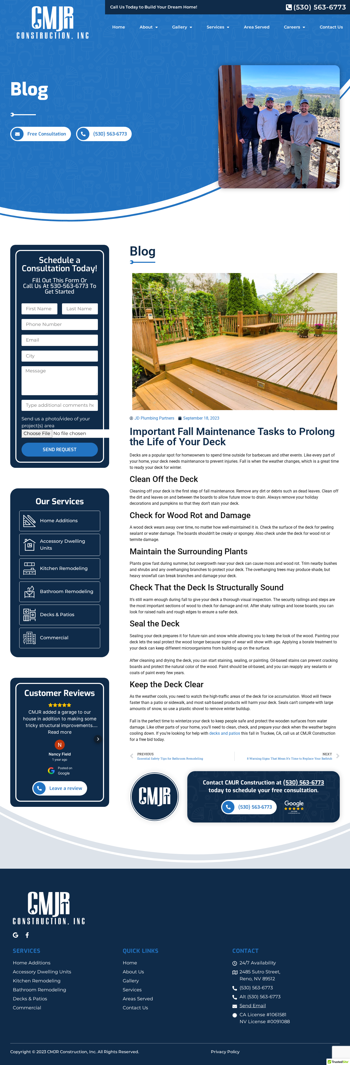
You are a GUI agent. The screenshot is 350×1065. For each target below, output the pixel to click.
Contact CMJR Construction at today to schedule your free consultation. (263, 786)
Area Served (257, 27)
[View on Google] (60, 745)
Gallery (179, 27)
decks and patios (224, 733)
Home (118, 27)
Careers (292, 27)
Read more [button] (59, 732)
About (146, 27)
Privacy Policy (225, 1051)
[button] (21, 739)
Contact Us (331, 27)
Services (215, 27)
